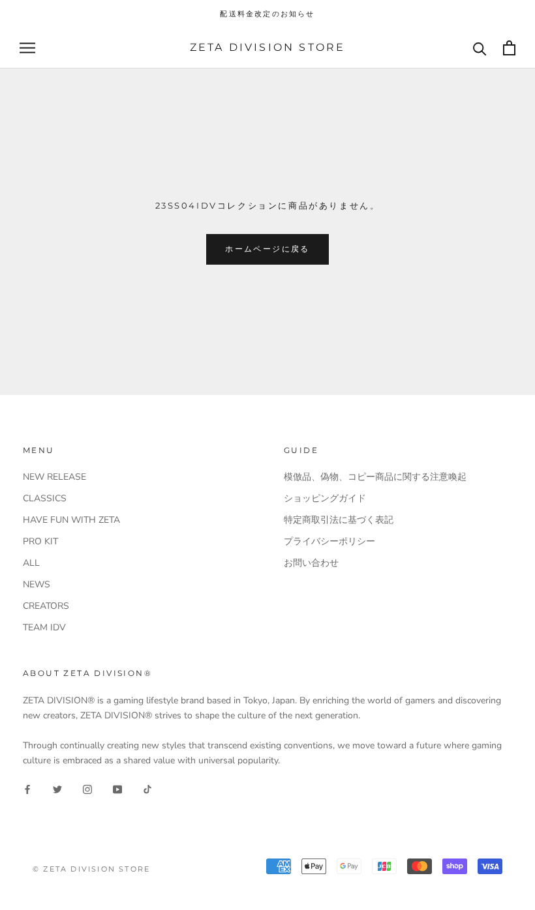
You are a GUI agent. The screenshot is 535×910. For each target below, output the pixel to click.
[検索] (480, 48)
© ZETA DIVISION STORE (91, 868)
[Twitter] (57, 788)
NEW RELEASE (54, 477)
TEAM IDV (44, 627)
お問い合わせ (311, 563)
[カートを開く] (509, 47)
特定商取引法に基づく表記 (338, 520)
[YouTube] (117, 788)
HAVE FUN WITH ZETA (71, 520)
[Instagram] (87, 788)
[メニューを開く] (27, 47)
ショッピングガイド (325, 498)
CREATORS (46, 606)
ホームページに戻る (267, 249)
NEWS (36, 584)
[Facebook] (27, 788)
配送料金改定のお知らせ (267, 13)
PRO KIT (40, 541)
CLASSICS (45, 498)
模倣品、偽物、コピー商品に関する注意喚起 (375, 477)
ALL (31, 563)
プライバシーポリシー (329, 541)
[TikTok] (147, 788)
